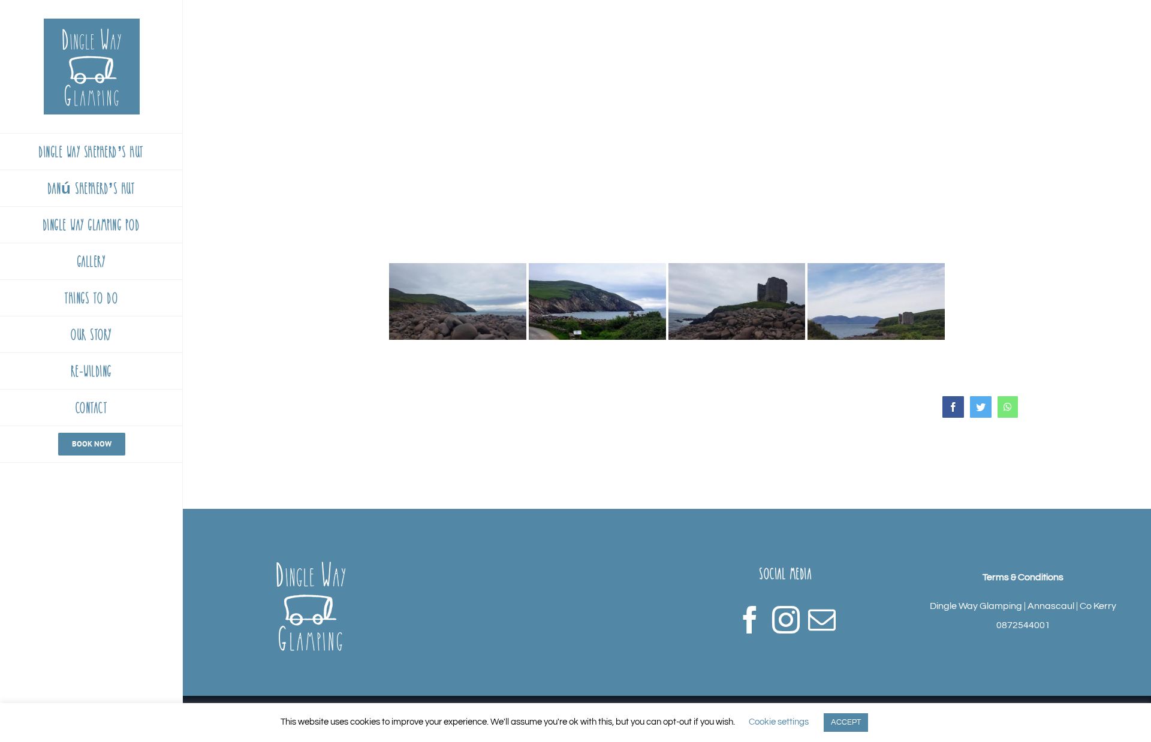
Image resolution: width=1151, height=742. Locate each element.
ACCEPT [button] (846, 722)
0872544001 (1023, 625)
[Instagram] (786, 620)
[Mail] (822, 620)
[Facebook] (750, 620)
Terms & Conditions (1023, 577)
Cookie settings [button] (779, 721)
